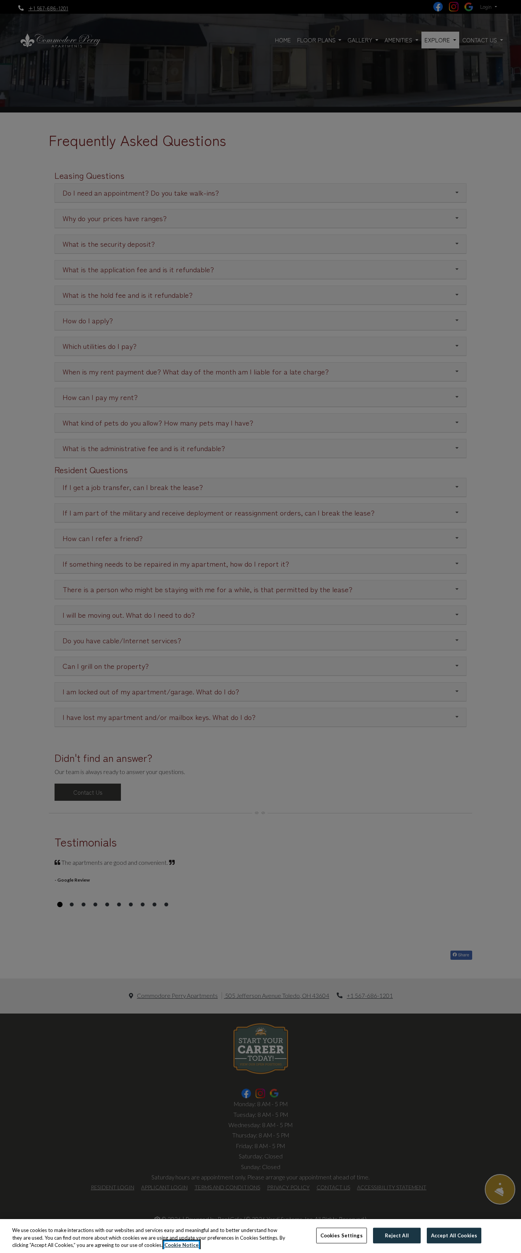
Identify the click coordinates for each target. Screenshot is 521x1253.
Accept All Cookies (454, 1235)
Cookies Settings (341, 1235)
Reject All (397, 1235)
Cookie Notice (181, 1245)
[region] (260, 1236)
